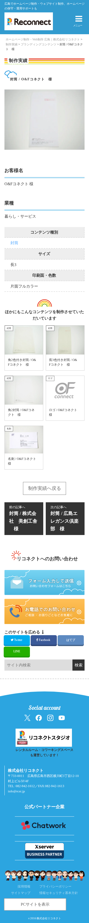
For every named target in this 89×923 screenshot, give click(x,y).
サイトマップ (20, 893)
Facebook (44, 640)
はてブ (71, 640)
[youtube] (62, 718)
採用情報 (24, 886)
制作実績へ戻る (44, 488)
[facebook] (39, 718)
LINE (16, 651)
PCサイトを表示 (35, 904)
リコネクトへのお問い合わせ (47, 558)
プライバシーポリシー (55, 886)
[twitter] (27, 718)
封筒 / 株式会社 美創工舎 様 (23, 518)
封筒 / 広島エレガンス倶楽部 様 (64, 518)
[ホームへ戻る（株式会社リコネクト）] (23, 21)
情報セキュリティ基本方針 (58, 893)
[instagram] (50, 718)
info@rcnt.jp (16, 791)
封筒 (14, 243)
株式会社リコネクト (49, 918)
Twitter (18, 640)
